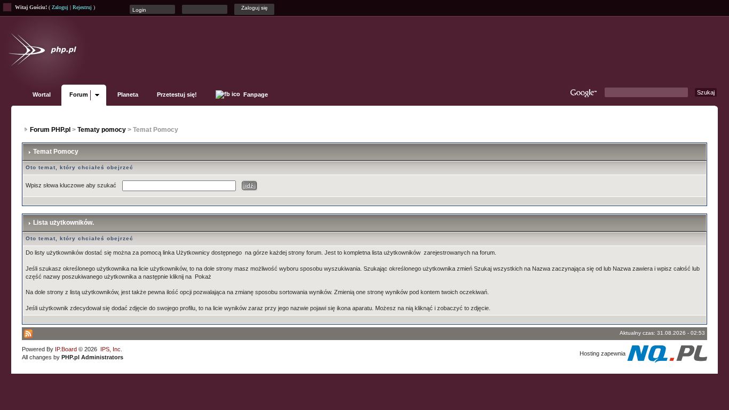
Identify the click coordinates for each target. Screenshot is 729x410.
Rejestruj (82, 7)
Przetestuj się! (177, 94)
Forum (78, 94)
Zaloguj (60, 7)
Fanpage (255, 94)
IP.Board (66, 349)
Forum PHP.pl (50, 129)
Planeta (127, 94)
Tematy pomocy (101, 129)
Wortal (42, 94)
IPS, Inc (110, 349)
